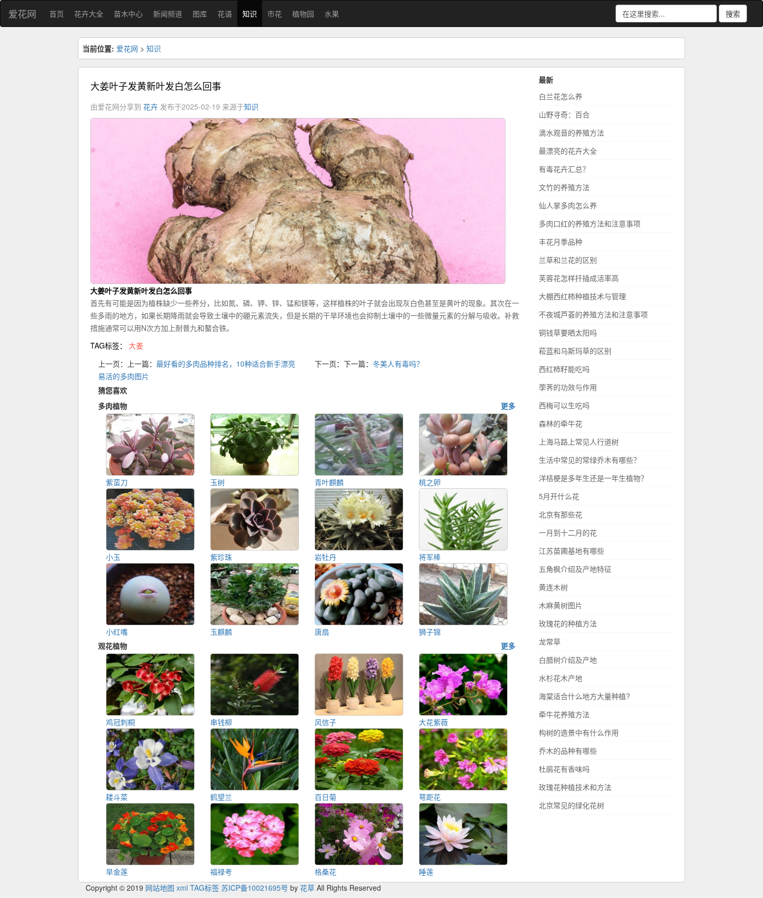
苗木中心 (128, 13)
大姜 (136, 345)
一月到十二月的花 (568, 532)
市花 (274, 13)
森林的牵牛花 (560, 423)
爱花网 (22, 13)
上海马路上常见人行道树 (579, 441)
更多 (508, 405)
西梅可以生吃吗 (564, 405)
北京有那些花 (560, 514)
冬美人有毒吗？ (398, 363)
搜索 (733, 13)
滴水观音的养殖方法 (571, 132)
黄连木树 (553, 587)
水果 (331, 13)
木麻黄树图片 (560, 605)
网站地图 (159, 887)
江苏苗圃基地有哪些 (571, 550)
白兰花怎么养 (560, 96)
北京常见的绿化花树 (571, 805)
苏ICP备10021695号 (254, 887)
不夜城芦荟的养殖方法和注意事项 (593, 314)
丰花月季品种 (560, 241)
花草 (307, 887)
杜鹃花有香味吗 (564, 768)
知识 (249, 13)
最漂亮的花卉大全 (568, 150)
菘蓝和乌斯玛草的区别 (575, 350)
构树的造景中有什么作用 (579, 732)
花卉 (150, 106)
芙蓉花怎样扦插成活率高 (579, 278)
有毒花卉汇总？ (564, 169)
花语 (224, 13)
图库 (200, 13)
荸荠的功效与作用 (568, 387)
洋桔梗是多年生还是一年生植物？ (593, 478)
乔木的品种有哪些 (568, 750)
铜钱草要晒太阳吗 (568, 332)
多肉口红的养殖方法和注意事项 (590, 223)
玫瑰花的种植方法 (568, 623)
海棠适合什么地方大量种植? (584, 696)
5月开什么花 (559, 496)
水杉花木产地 (560, 678)
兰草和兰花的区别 (568, 259)
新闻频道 (167, 13)
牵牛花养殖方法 (564, 714)
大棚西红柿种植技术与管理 (582, 296)
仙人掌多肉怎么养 (568, 205)
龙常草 (550, 641)
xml (182, 887)
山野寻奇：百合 (564, 114)
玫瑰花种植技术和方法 (575, 787)
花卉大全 (88, 13)
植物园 (303, 13)
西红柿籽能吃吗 (564, 369)
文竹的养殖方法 (564, 187)
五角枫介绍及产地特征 (575, 569)
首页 (56, 13)
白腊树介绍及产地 (568, 659)
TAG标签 (204, 887)
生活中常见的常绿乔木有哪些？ (590, 459)
